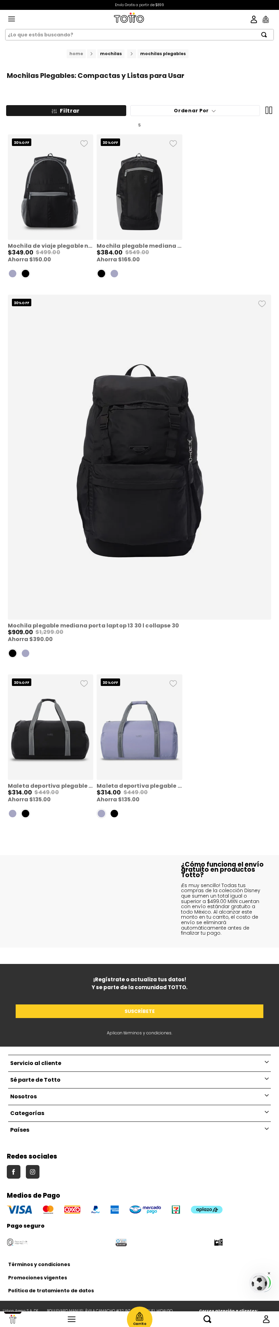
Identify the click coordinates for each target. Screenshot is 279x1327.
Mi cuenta (266, 1319)
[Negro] (25, 273)
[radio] (268, 110)
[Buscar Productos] (266, 34)
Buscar (207, 1319)
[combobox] (139, 34)
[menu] (11, 19)
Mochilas (111, 53)
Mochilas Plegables (163, 53)
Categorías (72, 1319)
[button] (50, 209)
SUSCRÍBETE (140, 1011)
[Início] (13, 1319)
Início (13, 1319)
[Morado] (12, 273)
